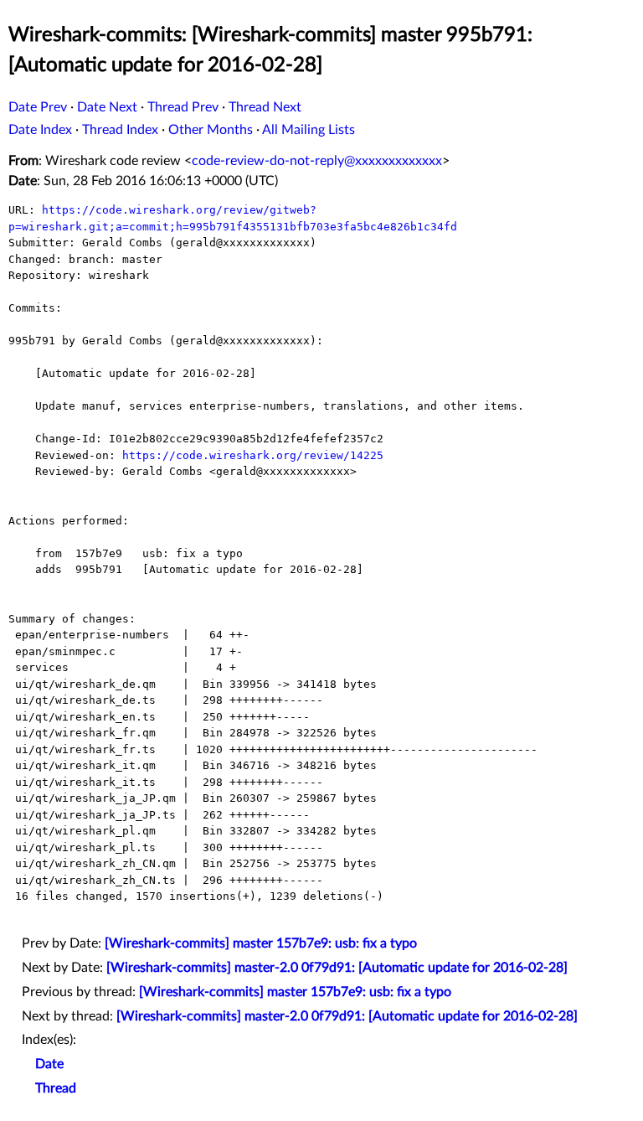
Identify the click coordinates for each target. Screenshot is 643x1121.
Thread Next (265, 107)
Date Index (40, 130)
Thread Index (120, 130)
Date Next (107, 107)
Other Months (210, 130)
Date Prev (37, 107)
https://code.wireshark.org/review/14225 (252, 455)
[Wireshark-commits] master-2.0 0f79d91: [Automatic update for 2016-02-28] (337, 967)
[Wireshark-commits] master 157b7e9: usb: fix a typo (261, 943)
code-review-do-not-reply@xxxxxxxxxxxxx (317, 161)
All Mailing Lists (308, 130)
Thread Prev (183, 107)
